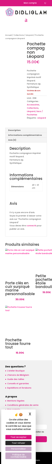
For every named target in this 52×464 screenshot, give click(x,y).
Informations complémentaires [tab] (25, 135)
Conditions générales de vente (22, 405)
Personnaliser (18, 448)
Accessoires (33, 104)
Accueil (8, 35)
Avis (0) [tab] (12, 140)
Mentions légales (15, 400)
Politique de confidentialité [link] (18, 455)
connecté (31, 225)
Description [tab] (14, 130)
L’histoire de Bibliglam (18, 375)
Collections (19, 35)
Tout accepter (18, 437)
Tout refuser (18, 443)
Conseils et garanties (18, 383)
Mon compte (30, 3)
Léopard (29, 35)
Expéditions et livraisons (19, 387)
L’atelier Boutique (16, 370)
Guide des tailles (15, 379)
